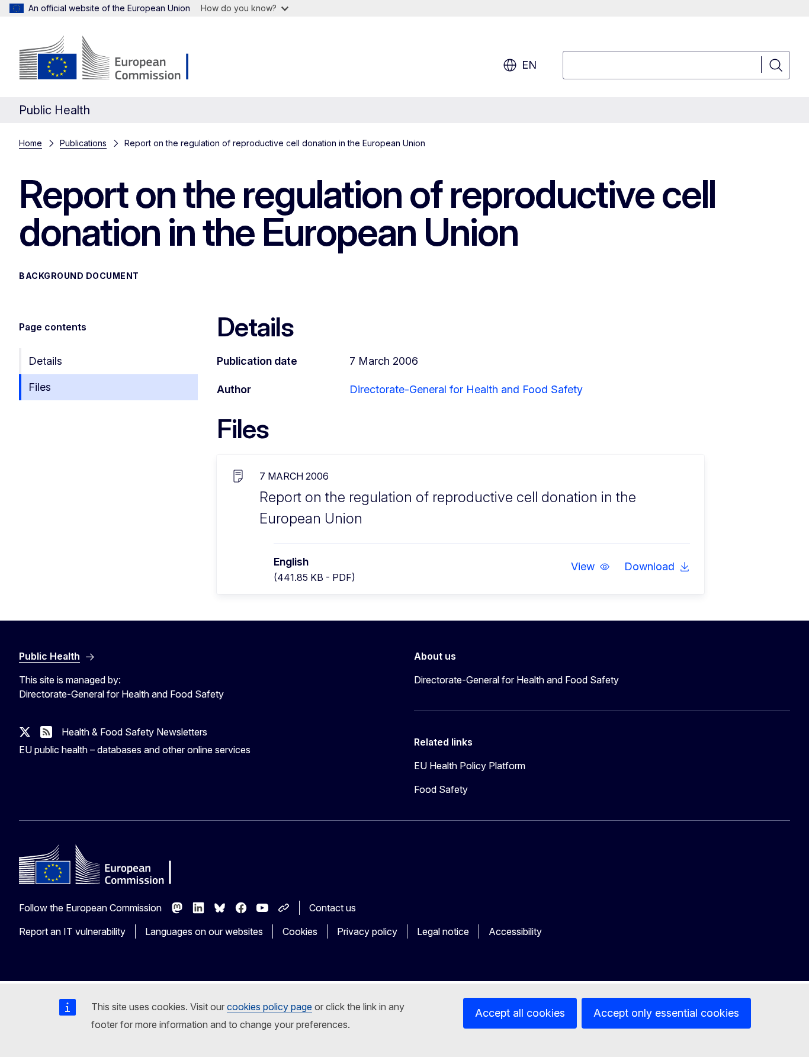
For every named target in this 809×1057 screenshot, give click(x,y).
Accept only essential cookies (666, 1013)
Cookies (299, 931)
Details (45, 361)
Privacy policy (367, 931)
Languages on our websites (204, 931)
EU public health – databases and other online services (135, 750)
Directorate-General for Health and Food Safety (466, 389)
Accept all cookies (520, 1013)
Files (39, 387)
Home (30, 143)
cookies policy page (269, 1007)
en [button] (529, 65)
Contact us (332, 908)
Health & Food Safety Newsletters (134, 732)
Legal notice (443, 931)
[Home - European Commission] (114, 59)
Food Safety (441, 789)
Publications (83, 143)
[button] (590, 566)
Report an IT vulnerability (72, 931)
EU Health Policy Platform (469, 766)
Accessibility (515, 931)
